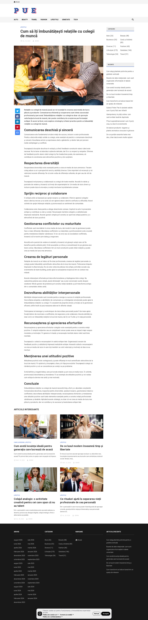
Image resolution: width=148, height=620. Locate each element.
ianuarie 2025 (32, 575)
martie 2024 (32, 594)
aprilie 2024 (18, 594)
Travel (34, 19)
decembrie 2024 (19, 579)
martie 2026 (32, 548)
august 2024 (18, 587)
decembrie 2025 (19, 555)
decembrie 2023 (19, 602)
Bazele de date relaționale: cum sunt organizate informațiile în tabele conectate (120, 81)
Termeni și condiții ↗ (67, 614)
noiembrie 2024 (33, 579)
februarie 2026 (19, 551)
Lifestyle (54, 19)
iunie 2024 (17, 590)
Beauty (25, 19)
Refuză (96, 613)
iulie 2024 (31, 587)
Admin (37, 41)
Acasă (17, 2)
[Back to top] (142, 614)
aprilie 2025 (18, 571)
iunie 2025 (17, 567)
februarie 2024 (19, 598)
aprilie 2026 (18, 548)
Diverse (109, 46)
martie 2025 (32, 571)
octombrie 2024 (19, 583)
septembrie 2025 (33, 559)
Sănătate (66, 19)
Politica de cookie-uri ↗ (51, 614)
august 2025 (18, 563)
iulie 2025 (31, 563)
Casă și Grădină (19, 442)
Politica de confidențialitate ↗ (53, 617)
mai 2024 (31, 590)
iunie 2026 (17, 544)
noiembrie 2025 (33, 555)
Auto (16, 19)
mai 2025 (31, 567)
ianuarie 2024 (32, 598)
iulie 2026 (31, 540)
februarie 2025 (19, 575)
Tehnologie (110, 54)
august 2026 (18, 540)
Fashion (44, 19)
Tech (76, 19)
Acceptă (106, 613)
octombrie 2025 (19, 559)
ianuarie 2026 (32, 551)
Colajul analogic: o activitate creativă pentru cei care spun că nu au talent (34, 502)
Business (110, 40)
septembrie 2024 (33, 583)
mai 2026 (31, 544)
